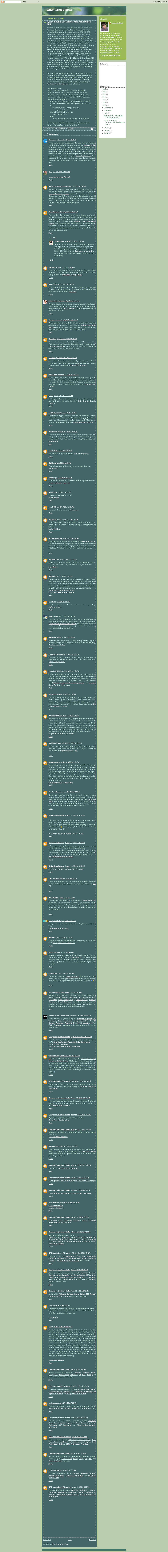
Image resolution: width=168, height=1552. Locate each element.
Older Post (92, 1540)
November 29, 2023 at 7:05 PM (64, 637)
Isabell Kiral (53, 301)
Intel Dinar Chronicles (81, 453)
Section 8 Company (55, 1461)
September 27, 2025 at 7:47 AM (81, 1037)
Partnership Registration (77, 1277)
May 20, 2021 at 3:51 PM (77, 186)
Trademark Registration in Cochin (67, 1494)
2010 (104, 105)
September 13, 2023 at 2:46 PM (64, 616)
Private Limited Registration (58, 1277)
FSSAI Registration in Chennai (59, 1193)
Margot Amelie (54, 1056)
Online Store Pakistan (56, 815)
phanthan (52, 937)
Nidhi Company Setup (66, 1000)
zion (50, 1305)
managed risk (53, 441)
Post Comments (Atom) (60, 1544)
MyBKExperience (55, 743)
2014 (104, 94)
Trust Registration (65, 1002)
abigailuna (52, 694)
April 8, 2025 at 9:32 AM (67, 897)
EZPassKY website (89, 1151)
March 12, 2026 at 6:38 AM (80, 1291)
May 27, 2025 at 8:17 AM (67, 921)
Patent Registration (65, 1021)
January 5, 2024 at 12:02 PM (74, 241)
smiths (51, 450)
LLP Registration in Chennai (74, 1239)
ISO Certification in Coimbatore (68, 1168)
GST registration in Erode (71, 1256)
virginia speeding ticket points (58, 928)
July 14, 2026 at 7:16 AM (67, 1470)
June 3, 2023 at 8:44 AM (71, 538)
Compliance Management (74, 1475)
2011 (104, 103)
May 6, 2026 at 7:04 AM (79, 1369)
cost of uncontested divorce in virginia (61, 592)
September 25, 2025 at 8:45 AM (80, 1016)
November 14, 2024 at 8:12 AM (71, 743)
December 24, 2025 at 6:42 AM (81, 1165)
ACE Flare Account (55, 538)
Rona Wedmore (54, 212)
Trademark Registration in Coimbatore (82, 1181)
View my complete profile (111, 55)
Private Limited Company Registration (63, 997)
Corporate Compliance (56, 1208)
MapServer (104, 52)
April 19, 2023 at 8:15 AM (62, 492)
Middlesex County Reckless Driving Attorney (68, 683)
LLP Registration (84, 997)
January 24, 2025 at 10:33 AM (75, 815)
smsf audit (72, 291)
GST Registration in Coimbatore (59, 1181)
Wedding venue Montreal (57, 645)
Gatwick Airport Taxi (89, 900)
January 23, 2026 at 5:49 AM (80, 1190)
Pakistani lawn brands (56, 346)
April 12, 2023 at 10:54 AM (63, 478)
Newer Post (47, 1540)
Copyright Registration (66, 1423)
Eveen (51, 396)
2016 (104, 92)
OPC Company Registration (67, 1279)
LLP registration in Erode (62, 1258)
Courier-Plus (53, 654)
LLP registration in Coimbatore (59, 1044)
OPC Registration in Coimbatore (84, 1220)
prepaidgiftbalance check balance (64, 943)
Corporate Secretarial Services (84, 1473)
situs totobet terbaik (83, 156)
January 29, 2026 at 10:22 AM (69, 1202)
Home (70, 1540)
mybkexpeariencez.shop (69, 750)
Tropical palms (54, 1317)
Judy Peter (52, 952)
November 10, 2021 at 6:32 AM (66, 358)
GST (91, 1023)
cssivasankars (54, 1202)
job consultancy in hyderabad (59, 194)
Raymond (52, 1146)
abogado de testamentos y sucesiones (61, 734)
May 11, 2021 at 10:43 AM (61, 172)
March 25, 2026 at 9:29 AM (62, 1305)
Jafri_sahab (53, 375)
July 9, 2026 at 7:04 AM (78, 1453)
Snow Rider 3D (77, 957)
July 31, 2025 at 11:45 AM (66, 973)
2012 (104, 100)
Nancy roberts (54, 921)
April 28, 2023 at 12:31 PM (65, 507)
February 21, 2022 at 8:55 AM (67, 431)
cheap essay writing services (84, 251)
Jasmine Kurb (59, 241)
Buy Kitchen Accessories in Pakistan (61, 857)
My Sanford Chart (55, 519)
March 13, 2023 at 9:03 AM (63, 450)
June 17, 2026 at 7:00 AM (67, 1403)
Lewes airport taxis (72, 976)
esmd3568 (52, 507)
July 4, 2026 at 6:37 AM (79, 1437)
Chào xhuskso (54, 878)
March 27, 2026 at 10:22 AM (62, 1327)
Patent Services (67, 1275)
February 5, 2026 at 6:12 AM (80, 1217)
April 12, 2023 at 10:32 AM (62, 463)
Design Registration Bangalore (59, 1120)
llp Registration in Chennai (86, 1389)
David (51, 463)
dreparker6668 (54, 715)
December (108, 108)
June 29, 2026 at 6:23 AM (79, 1418)
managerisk (53, 431)
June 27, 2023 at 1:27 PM (63, 576)
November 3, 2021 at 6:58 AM (67, 339)
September (108, 110)
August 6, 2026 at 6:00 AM (80, 1487)
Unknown (52, 267)
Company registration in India (59, 1037)
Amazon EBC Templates (78, 365)
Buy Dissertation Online (72, 308)
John (50, 172)
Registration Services (56, 1206)
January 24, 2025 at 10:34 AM (75, 843)
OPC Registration (83, 1023)
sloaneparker (53, 762)
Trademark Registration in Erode (68, 1260)
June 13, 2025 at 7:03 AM (64, 937)
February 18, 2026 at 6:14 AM (80, 1232)
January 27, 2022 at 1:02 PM (66, 412)
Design (82, 1294)
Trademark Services (88, 1273)
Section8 (68, 1296)
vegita (51, 616)
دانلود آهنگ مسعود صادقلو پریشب (60, 177)
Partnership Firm (82, 1000)
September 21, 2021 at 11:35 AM (67, 320)
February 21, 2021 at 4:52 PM (66, 140)
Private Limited (64, 1375)
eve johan (52, 358)
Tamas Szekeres (117, 23)
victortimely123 (54, 671)
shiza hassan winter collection (83, 422)
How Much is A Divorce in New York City (63, 624)
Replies (53, 237)
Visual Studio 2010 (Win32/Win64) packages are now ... (114, 122)
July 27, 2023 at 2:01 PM (61, 602)
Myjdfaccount (74, 510)
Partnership (52, 1296)
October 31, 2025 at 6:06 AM (81, 1081)
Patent (76, 1294)
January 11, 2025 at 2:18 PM (70, 792)
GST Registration (65, 1425)
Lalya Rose (53, 973)
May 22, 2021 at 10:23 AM (69, 212)
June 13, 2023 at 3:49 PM (68, 559)
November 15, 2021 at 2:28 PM (68, 375)
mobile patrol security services (72, 275)
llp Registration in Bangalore (82, 1391)
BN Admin (52, 140)
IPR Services (86, 1408)
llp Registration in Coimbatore (59, 1391)
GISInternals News (60, 9)
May (106, 113)
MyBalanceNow (54, 497)
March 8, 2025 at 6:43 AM (68, 878)
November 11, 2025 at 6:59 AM (81, 1115)
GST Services (90, 1275)
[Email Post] (92, 129)
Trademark (62, 1294)
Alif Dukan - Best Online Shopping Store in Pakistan (66, 833)
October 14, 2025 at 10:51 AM (70, 1056)
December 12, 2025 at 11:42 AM (66, 1146)
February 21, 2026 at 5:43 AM (81, 1253)
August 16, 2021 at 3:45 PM (65, 267)
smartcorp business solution (59, 1016)
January (107, 133)
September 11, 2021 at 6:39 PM (63, 284)
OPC (62, 1296)
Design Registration (81, 1021)
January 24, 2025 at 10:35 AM (75, 866)
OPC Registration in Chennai (58, 1137)
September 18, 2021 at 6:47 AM (68, 301)
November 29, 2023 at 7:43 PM (68, 654)
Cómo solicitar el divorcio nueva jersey (61, 590)
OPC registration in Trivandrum (60, 1081)
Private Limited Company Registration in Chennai (66, 1237)
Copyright (70, 1294)
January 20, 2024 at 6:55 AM (66, 694)
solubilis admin (54, 992)
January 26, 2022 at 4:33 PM (63, 396)
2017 (104, 89)
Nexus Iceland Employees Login (59, 483)
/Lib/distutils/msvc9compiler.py (57, 84)
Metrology (90, 1375)
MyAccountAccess (55, 607)
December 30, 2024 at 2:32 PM (69, 762)
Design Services (79, 1275)
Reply (51, 165)
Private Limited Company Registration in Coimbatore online (70, 1042)
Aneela (51, 637)
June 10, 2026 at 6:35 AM (80, 1386)
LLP (58, 1296)
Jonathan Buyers (55, 792)
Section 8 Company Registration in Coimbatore (64, 1046)
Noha (50, 284)
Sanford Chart (53, 468)
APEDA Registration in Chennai (59, 1105)
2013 (104, 97)
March (106, 128)
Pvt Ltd (92, 1294)
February (107, 130)
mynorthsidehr (54, 559)
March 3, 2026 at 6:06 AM (79, 1270)
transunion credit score (56, 1360)
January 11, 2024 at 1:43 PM (69, 671)
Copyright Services (55, 1275)
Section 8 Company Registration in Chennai (74, 1241)
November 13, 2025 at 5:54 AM (81, 1129)
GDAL (114, 50)
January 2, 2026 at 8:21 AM (80, 1177)
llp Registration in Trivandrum (76, 1394)
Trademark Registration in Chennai (83, 1490)
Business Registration (56, 1475)
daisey (51, 492)
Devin (51, 1327)
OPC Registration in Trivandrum (77, 1444)
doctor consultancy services (59, 186)
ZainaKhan (52, 339)
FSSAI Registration (55, 1025)
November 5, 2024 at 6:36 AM (69, 715)
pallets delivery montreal (57, 662)
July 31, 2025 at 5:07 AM (65, 952)
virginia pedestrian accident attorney (61, 782)
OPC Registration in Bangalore (80, 1442)
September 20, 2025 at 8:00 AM (71, 992)
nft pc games (53, 897)
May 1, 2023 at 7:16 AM (70, 519)
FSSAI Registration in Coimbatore (80, 1193)
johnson (52, 576)
